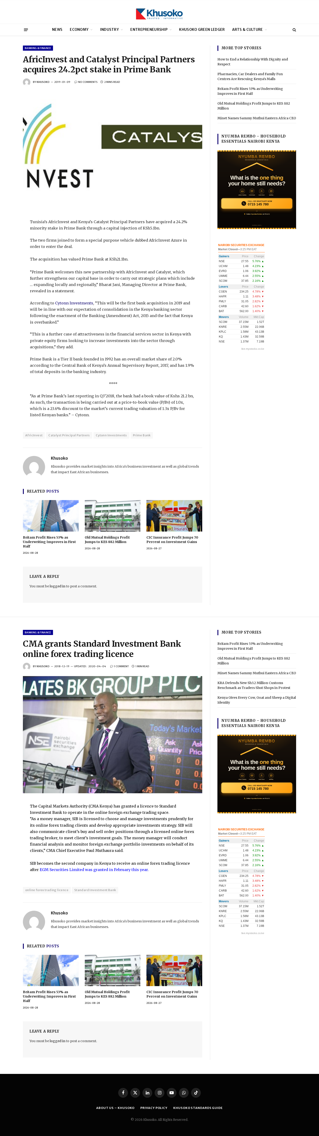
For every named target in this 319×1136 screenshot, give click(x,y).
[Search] (294, 30)
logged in (57, 586)
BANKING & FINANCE (38, 48)
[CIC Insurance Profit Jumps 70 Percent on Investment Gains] (174, 515)
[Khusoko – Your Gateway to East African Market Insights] (159, 12)
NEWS (57, 29)
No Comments (88, 82)
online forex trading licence (46, 890)
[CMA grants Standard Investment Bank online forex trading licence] (112, 734)
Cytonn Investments (74, 303)
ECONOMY (79, 29)
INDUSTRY (109, 29)
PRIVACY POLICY (153, 1108)
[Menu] (26, 29)
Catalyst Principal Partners (69, 435)
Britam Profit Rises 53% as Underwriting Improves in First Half (49, 541)
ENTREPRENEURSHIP (149, 29)
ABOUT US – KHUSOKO (115, 1108)
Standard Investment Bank (95, 890)
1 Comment (121, 666)
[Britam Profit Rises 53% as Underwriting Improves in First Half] (51, 515)
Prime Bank (142, 435)
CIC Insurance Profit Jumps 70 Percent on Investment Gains (172, 539)
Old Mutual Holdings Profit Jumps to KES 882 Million (107, 539)
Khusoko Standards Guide (198, 1108)
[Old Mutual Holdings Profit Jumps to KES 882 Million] (113, 515)
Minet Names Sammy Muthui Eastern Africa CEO (256, 118)
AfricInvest (34, 435)
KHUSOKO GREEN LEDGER (202, 29)
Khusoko (43, 82)
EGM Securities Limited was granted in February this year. (94, 869)
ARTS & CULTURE (247, 29)
